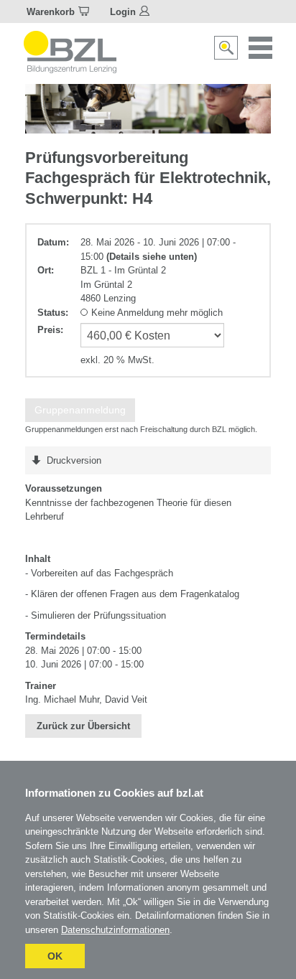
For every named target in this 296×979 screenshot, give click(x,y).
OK (55, 956)
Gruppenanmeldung (80, 410)
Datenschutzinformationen (115, 929)
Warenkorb (51, 11)
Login (123, 11)
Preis (48, 329)
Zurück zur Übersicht (83, 726)
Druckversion (74, 460)
